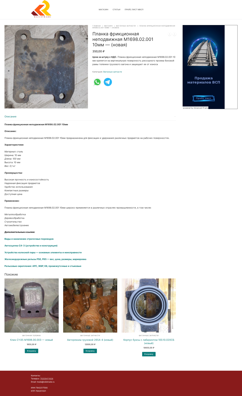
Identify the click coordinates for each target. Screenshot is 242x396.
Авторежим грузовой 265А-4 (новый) (90, 339)
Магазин (108, 26)
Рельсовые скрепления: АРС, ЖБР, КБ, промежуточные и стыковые (42, 266)
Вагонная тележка (31, 336)
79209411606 (46, 378)
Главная (96, 26)
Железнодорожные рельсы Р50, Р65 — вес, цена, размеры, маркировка (45, 259)
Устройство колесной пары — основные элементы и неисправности (43, 252)
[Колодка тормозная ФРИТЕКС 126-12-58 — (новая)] (169, 34)
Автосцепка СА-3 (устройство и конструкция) (31, 245)
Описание (10, 116)
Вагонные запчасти (126, 26)
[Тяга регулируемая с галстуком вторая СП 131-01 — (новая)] (174, 34)
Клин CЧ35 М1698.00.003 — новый (31, 339)
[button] (83, 29)
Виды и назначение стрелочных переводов (28, 238)
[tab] (90, 190)
